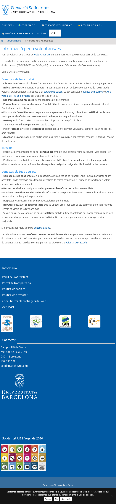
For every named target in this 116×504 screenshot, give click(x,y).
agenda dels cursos (92, 91)
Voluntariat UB (14, 41)
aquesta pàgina (42, 227)
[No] (112, 495)
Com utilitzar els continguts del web (24, 301)
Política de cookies (13, 289)
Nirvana (57, 485)
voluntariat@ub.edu (76, 242)
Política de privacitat (14, 295)
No (56, 499)
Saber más (66, 499)
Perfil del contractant (15, 277)
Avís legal (8, 307)
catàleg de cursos (53, 91)
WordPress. (68, 485)
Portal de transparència (16, 283)
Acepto (48, 499)
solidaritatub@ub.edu (14, 366)
